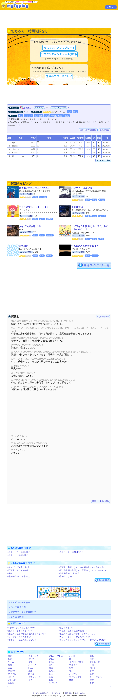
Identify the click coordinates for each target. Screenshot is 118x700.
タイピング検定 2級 (30, 226)
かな (75, 112)
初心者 (93, 668)
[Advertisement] (59, 18)
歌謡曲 (11, 683)
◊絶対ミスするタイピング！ (20, 631)
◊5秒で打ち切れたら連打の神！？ (22, 628)
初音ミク (73, 665)
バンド (11, 677)
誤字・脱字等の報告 (88, 130)
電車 (10, 668)
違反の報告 (104, 130)
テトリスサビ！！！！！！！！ (35, 207)
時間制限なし (57, 116)
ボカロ (72, 656)
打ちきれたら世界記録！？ (85, 246)
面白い (52, 671)
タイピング (33, 656)
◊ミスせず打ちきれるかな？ (20, 637)
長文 (69, 112)
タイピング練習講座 (20, 602)
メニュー (111, 7)
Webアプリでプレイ (60, 76)
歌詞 (10, 656)
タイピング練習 (76, 662)
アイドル (12, 674)
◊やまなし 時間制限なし (19, 555)
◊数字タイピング (66, 628)
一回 (92, 665)
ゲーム (11, 662)
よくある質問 (17, 616)
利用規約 (68, 693)
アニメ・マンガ (56, 656)
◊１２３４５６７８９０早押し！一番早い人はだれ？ (82, 640)
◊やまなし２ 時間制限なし (71, 552)
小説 (47, 116)
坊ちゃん (29, 116)
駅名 (10, 665)
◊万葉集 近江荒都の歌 (18, 570)
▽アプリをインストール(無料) (59, 54)
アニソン (12, 671)
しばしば (53, 683)
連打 (51, 665)
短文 (71, 668)
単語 (51, 677)
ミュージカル (96, 677)
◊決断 (10, 573)
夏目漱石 (39, 116)
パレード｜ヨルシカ (81, 187)
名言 (92, 683)
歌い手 (52, 674)
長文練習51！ (78, 207)
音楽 (10, 659)
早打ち (31, 659)
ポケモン (73, 674)
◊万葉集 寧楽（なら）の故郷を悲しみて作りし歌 (81, 567)
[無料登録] (59, 592)
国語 (21, 116)
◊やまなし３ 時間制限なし (20, 552)
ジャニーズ (95, 662)
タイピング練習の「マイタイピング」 (47, 693)
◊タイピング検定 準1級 (18, 567)
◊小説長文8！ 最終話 (69, 573)
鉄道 (92, 659)
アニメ (52, 659)
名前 (51, 680)
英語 (71, 680)
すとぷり (12, 680)
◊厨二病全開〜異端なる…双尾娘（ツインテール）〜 (82, 570)
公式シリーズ (34, 677)
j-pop (30, 668)
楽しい (52, 662)
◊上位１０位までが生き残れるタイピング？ (27, 634)
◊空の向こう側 (65, 576)
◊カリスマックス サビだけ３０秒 (74, 637)
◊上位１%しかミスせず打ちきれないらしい (78, 634)
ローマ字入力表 (18, 607)
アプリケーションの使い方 (24, 611)
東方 (92, 671)
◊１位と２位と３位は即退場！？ (73, 631)
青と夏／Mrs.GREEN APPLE (34, 187)
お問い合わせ (80, 693)
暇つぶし (32, 674)
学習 (92, 674)
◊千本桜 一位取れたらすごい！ (22, 640)
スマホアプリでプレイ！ (60, 48)
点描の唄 (23, 246)
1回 (70, 671)
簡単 (92, 656)
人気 (30, 680)
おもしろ (32, 665)
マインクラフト (76, 677)
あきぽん (27, 108)
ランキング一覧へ (103, 160)
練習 (92, 680)
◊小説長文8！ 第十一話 (18, 576)
